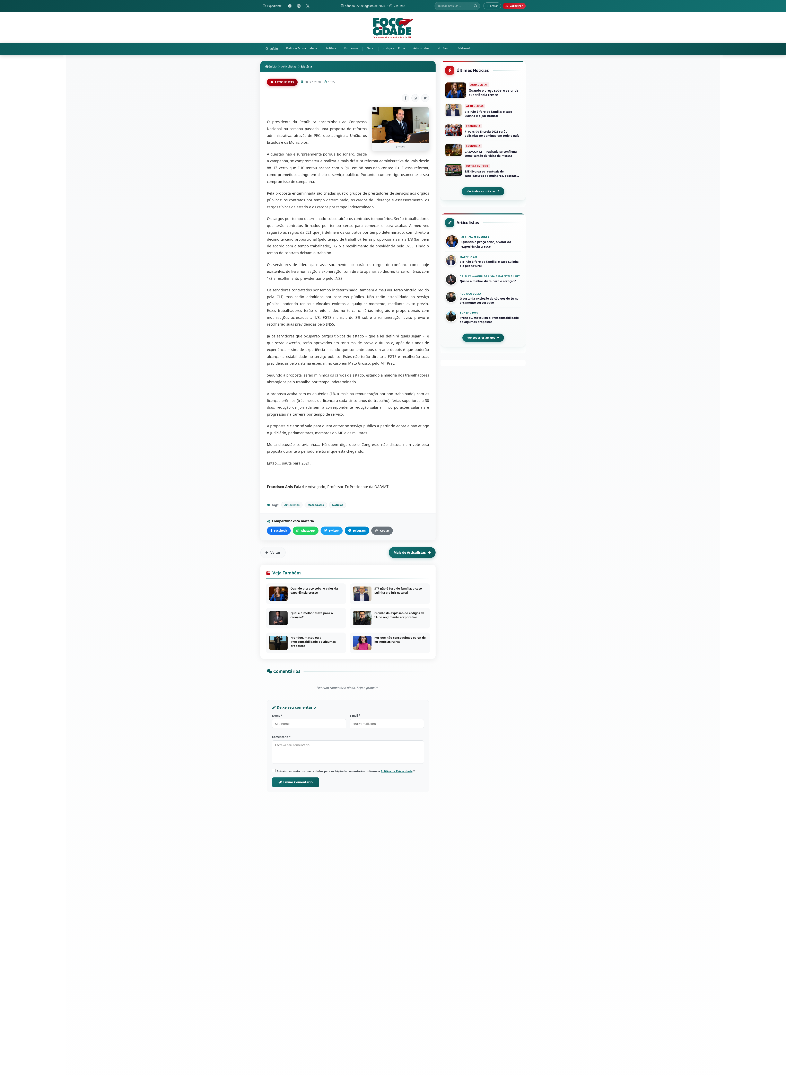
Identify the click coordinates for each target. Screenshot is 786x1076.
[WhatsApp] (415, 98)
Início (272, 66)
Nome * (277, 715)
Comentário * (281, 737)
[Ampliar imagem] (400, 125)
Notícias (337, 505)
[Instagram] (299, 6)
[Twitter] (308, 6)
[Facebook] (290, 6)
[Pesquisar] (476, 6)
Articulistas (288, 66)
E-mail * (355, 715)
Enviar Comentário (298, 782)
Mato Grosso (316, 505)
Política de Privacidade (396, 771)
